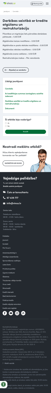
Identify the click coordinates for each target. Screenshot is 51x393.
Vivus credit (7, 284)
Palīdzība (6, 236)
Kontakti (5, 244)
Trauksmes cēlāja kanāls (12, 280)
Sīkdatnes (6, 277)
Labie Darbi (7, 265)
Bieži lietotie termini (9, 296)
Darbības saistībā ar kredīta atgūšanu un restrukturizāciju (23, 102)
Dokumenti (9, 108)
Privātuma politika (9, 269)
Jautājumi (7, 11)
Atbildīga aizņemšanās (10, 257)
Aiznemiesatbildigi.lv (10, 253)
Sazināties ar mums (13, 163)
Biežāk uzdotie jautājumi (12, 186)
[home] (10, 3)
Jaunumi (5, 240)
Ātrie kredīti (6, 288)
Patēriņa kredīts (8, 300)
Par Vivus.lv (7, 248)
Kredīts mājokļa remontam (12, 304)
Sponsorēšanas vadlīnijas (11, 261)
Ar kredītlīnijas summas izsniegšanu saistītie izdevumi (24, 94)
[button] (47, 3)
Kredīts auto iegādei (9, 308)
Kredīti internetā (8, 292)
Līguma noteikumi (9, 273)
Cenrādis (16, 11)
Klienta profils (37, 4)
